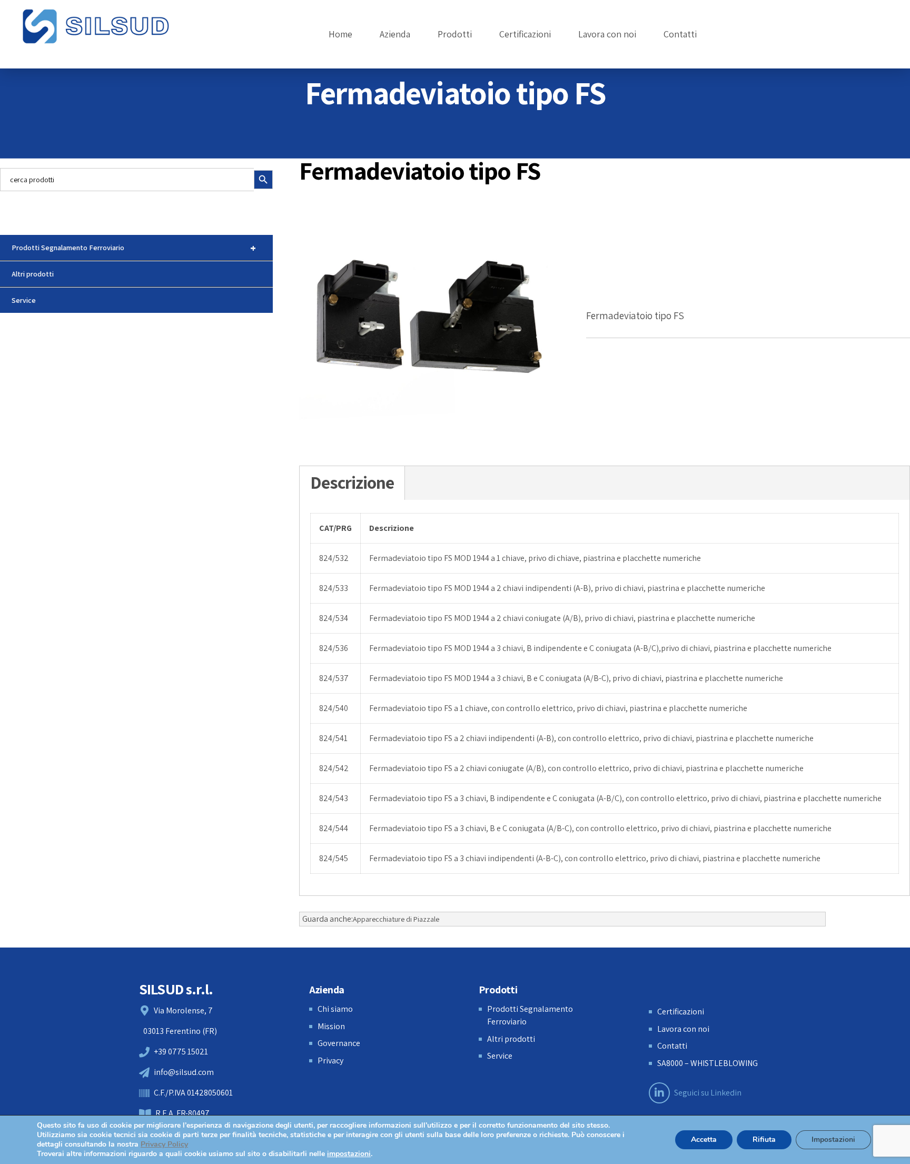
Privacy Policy (164, 1144)
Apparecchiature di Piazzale (396, 919)
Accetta (704, 1140)
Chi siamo (335, 1008)
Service (24, 300)
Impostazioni (833, 1140)
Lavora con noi (607, 34)
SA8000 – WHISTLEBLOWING (707, 1063)
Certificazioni (525, 34)
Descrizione (352, 482)
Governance (339, 1043)
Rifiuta (764, 1140)
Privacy (330, 1060)
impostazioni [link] (349, 1154)
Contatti (680, 34)
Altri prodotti (33, 274)
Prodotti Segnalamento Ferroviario (134, 248)
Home (340, 34)
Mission (331, 1026)
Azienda (395, 34)
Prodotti (455, 34)
